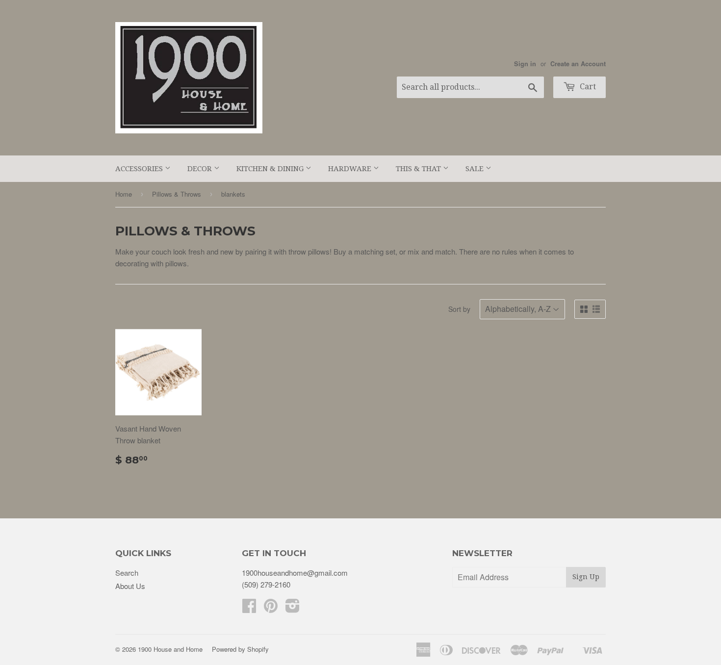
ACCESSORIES (140, 168)
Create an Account (578, 63)
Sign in (525, 63)
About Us (130, 586)
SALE (475, 168)
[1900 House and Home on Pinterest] (270, 608)
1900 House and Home (170, 649)
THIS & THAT (419, 168)
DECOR (200, 168)
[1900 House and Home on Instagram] (292, 608)
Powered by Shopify (240, 649)
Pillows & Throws (176, 194)
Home (123, 194)
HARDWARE (350, 168)
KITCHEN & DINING (271, 168)
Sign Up (585, 577)
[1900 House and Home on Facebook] (249, 608)
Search (126, 572)
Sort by (459, 309)
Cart (587, 86)
